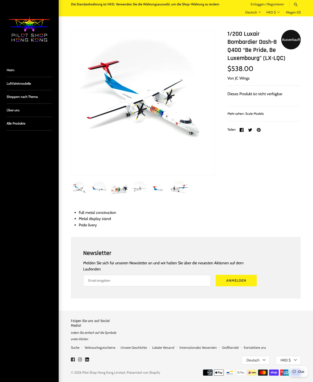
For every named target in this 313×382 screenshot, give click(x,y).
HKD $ (271, 12)
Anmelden (236, 280)
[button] (204, 102)
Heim (10, 70)
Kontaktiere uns (255, 347)
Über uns (13, 110)
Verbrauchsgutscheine (100, 347)
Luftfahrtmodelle (19, 83)
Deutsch (251, 12)
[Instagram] (80, 360)
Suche (75, 347)
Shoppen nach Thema (22, 97)
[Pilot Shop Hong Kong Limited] (29, 29)
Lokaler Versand (163, 347)
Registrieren (275, 4)
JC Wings (242, 78)
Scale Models (254, 114)
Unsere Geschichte (134, 347)
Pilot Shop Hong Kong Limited (103, 372)
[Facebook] (73, 360)
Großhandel (230, 347)
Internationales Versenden (198, 347)
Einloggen (258, 4)
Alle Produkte (16, 123)
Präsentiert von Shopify (143, 372)
